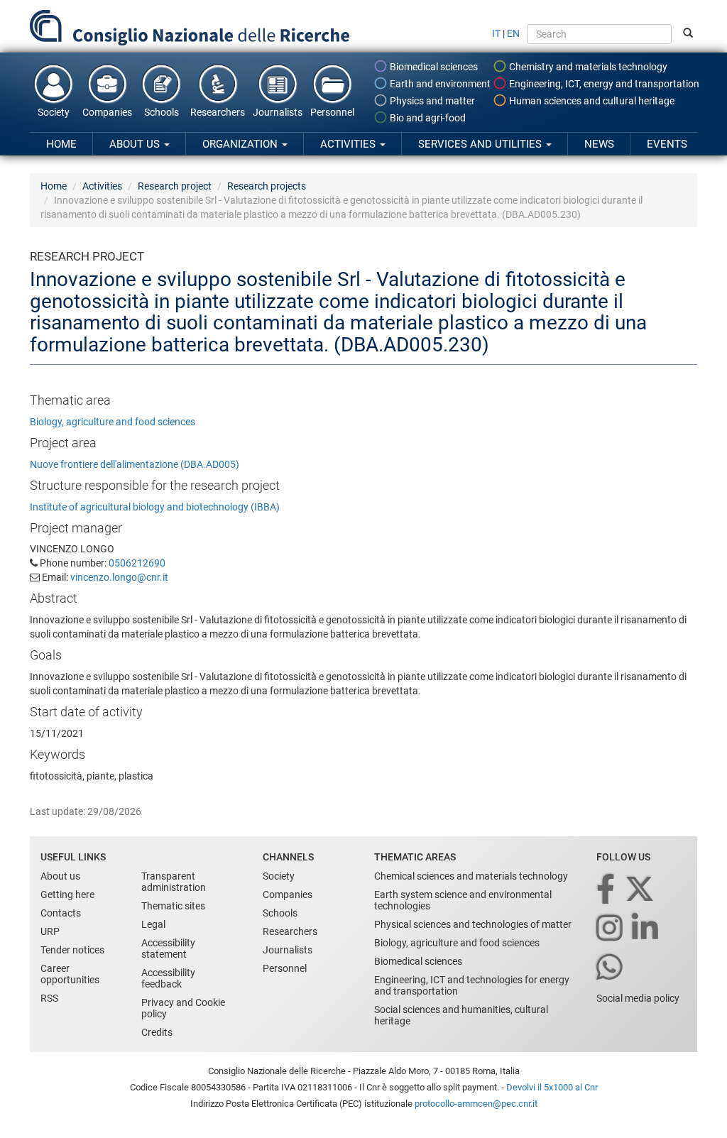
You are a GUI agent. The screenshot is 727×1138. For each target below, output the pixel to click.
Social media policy (637, 998)
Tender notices (72, 950)
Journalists (277, 112)
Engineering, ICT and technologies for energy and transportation (471, 985)
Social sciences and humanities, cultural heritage (461, 1015)
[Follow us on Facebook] (606, 890)
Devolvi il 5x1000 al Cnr (552, 1087)
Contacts (60, 913)
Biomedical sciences (433, 66)
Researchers (217, 112)
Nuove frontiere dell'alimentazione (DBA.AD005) (134, 464)
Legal (153, 924)
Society (54, 112)
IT (496, 33)
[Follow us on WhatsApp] (610, 968)
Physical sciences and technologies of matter (473, 924)
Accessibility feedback (168, 978)
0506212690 (137, 563)
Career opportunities (69, 974)
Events (667, 144)
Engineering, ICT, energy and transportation (603, 83)
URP (50, 931)
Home (61, 144)
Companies (107, 112)
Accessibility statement (168, 948)
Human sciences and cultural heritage (590, 100)
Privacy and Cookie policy (183, 1008)
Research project (175, 186)
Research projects (266, 186)
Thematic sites (173, 906)
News (599, 144)
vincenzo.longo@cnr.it (119, 577)
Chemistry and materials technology (587, 66)
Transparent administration (173, 881)
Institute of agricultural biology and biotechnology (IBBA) (155, 507)
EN (513, 33)
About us (136, 144)
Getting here (67, 894)
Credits (157, 1032)
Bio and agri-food (427, 118)
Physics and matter (431, 100)
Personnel (332, 112)
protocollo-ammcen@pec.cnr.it (476, 1103)
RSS (49, 998)
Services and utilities (481, 144)
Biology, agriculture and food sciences (112, 421)
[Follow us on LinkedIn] (646, 929)
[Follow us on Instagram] (610, 929)
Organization (241, 144)
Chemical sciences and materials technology (471, 876)
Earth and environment (439, 83)
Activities (349, 144)
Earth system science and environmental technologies (463, 900)
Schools (161, 112)
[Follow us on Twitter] (641, 890)
